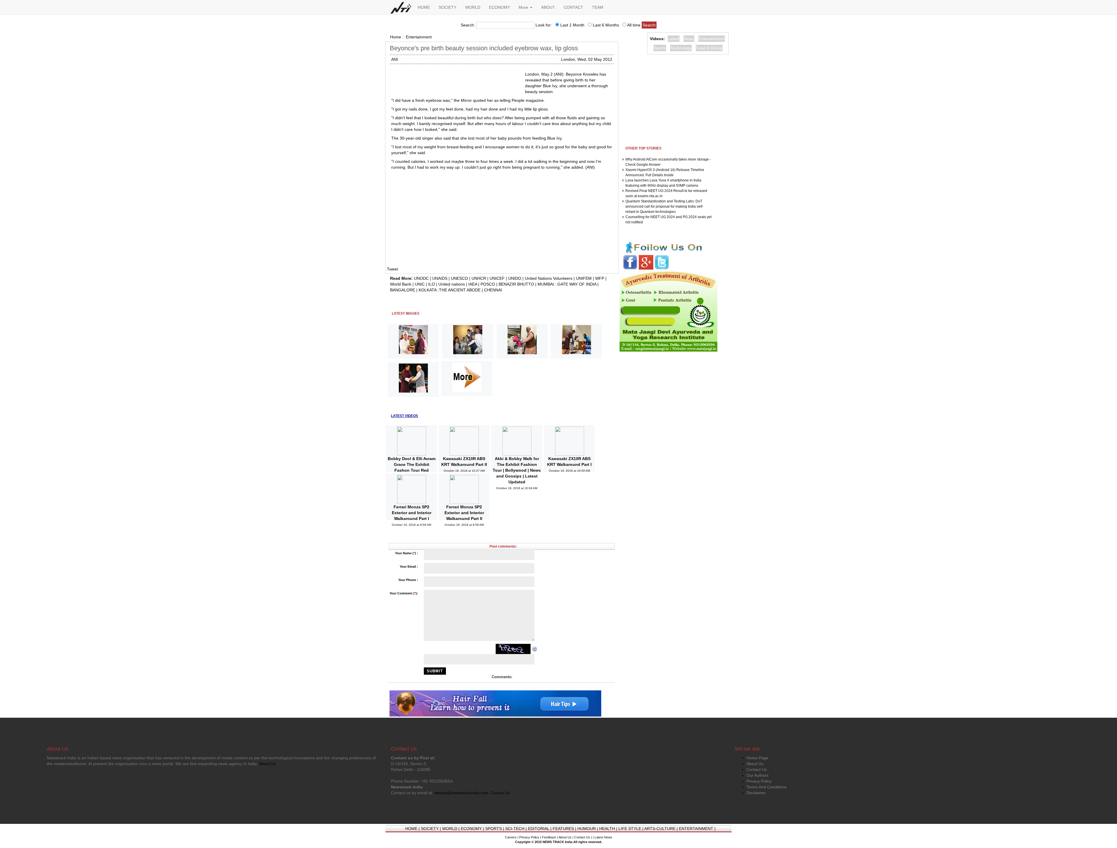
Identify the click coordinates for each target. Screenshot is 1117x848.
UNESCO (459, 278)
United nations (451, 284)
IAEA (472, 284)
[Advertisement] (456, 78)
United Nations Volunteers (548, 278)
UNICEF (497, 278)
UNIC (420, 284)
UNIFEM (584, 278)
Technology (680, 48)
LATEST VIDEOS (404, 416)
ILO (431, 284)
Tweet (392, 269)
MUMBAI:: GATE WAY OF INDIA (567, 284)
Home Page (757, 758)
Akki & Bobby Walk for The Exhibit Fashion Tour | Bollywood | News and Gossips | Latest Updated (517, 470)
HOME (424, 7)
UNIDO (514, 278)
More (524, 7)
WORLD (472, 7)
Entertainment (419, 37)
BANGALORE (402, 290)
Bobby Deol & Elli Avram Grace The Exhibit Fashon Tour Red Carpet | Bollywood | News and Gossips (411, 470)
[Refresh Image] (535, 648)
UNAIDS (439, 278)
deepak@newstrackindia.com (461, 792)
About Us (754, 763)
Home (395, 37)
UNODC (421, 278)
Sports (660, 48)
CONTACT (573, 7)
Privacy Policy (759, 781)
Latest (673, 38)
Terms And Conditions (766, 787)
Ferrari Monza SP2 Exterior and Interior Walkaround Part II (464, 513)
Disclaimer (756, 792)
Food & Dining (709, 48)
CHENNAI (493, 290)
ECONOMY (499, 7)
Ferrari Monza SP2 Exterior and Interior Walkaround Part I (411, 513)
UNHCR (479, 278)
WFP (599, 278)
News (689, 38)
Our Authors (757, 775)
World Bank (400, 284)
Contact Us (756, 769)
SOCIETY (447, 7)
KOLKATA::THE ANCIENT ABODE (450, 290)
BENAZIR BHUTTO (516, 284)
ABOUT (548, 7)
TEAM (597, 7)
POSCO (488, 284)
